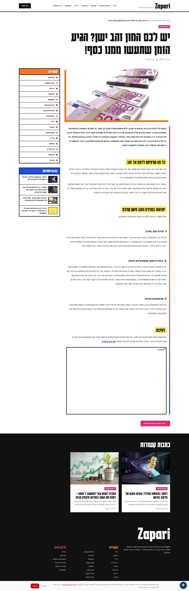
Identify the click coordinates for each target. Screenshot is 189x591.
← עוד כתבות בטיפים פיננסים (155, 423)
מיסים (116, 566)
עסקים (93, 6)
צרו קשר (24, 6)
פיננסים (115, 570)
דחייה (44, 586)
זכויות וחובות (89, 577)
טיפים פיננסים (104, 6)
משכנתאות (90, 563)
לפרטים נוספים (109, 341)
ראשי (168, 20)
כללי (114, 6)
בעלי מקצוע (90, 573)
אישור (35, 586)
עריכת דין (114, 563)
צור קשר (63, 555)
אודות (64, 552)
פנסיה (116, 577)
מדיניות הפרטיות (68, 584)
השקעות (68, 6)
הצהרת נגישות (60, 566)
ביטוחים (85, 6)
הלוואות (91, 566)
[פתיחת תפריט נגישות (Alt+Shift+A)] (183, 585)
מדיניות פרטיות (60, 563)
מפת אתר (62, 570)
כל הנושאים (57, 6)
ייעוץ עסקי (90, 570)
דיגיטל (115, 573)
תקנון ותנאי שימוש (59, 559)
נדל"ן (76, 6)
